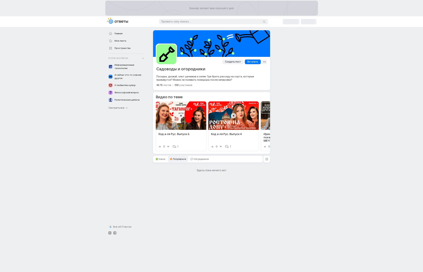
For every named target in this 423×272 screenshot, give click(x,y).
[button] (266, 159)
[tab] (160, 159)
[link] (181, 126)
